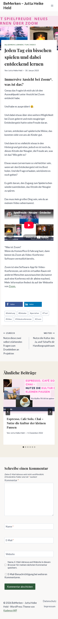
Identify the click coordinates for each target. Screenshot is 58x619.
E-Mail (10, 540)
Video (33, 45)
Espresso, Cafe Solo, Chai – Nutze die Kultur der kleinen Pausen (26, 423)
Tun (26, 45)
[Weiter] (50, 411)
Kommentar (12, 480)
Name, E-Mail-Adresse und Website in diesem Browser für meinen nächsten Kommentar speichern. (29, 565)
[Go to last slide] (8, 411)
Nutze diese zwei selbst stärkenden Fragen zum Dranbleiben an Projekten (12, 343)
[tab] (23, 447)
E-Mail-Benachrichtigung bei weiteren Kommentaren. (26, 576)
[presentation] (29, 396)
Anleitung (10, 313)
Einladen (22, 313)
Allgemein (10, 45)
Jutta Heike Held (15, 70)
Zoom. (12, 286)
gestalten (34, 313)
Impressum (49, 606)
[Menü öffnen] (52, 5)
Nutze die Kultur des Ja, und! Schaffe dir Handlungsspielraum (44, 339)
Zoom (38, 319)
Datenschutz (49, 601)
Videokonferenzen (23, 319)
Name (10, 526)
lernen (19, 45)
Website (10, 554)
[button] (14, 304)
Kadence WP (10, 610)
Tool (45, 313)
